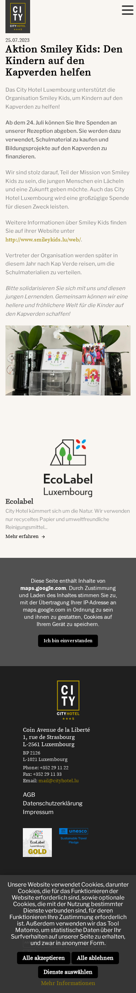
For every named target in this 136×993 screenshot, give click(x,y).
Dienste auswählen (68, 972)
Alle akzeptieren (43, 958)
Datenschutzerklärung (53, 803)
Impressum (38, 812)
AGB (29, 794)
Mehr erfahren (22, 536)
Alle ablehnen (95, 958)
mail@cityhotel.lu (58, 781)
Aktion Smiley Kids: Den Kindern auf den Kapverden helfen (64, 61)
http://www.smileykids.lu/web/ (43, 239)
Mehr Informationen (68, 983)
